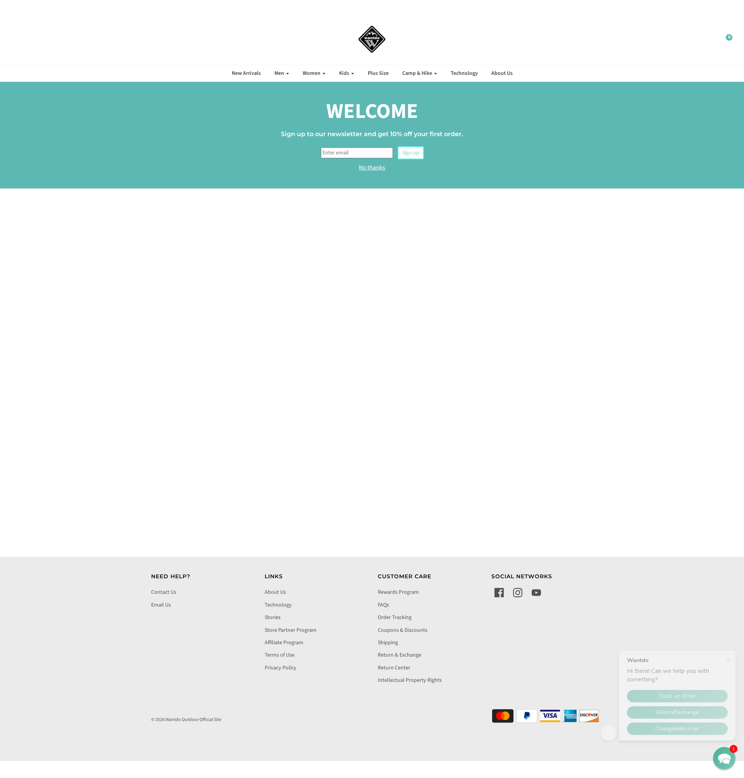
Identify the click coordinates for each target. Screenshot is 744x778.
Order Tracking (395, 617)
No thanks (372, 167)
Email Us (161, 605)
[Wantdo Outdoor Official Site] (372, 39)
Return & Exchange (399, 655)
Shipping (388, 643)
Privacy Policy (280, 668)
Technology (464, 73)
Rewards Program (398, 592)
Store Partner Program (291, 630)
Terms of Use (279, 655)
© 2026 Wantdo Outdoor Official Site (186, 719)
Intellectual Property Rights (410, 680)
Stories (273, 617)
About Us (502, 73)
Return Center (394, 668)
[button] (724, 758)
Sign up (410, 153)
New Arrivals (246, 73)
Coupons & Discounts (402, 630)
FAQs (383, 605)
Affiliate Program (284, 643)
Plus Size (378, 73)
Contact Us (163, 592)
